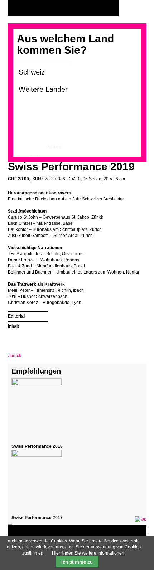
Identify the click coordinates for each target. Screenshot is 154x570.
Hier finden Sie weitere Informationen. (88, 553)
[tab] (28, 315)
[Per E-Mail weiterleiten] (33, 338)
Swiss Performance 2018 (37, 446)
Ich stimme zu (77, 562)
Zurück (14, 355)
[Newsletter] (139, 8)
